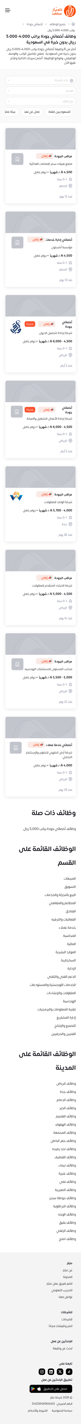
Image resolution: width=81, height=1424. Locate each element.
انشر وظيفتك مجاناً (60, 1326)
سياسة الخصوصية (62, 1410)
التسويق (70, 887)
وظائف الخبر (67, 1108)
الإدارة (71, 968)
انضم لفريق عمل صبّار (59, 1283)
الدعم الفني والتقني (61, 976)
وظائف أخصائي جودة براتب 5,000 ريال (49, 829)
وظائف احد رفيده (64, 1149)
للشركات (67, 1319)
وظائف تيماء (67, 1165)
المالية (71, 944)
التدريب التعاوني (61, 1290)
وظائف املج (67, 1239)
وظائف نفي (67, 1182)
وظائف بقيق (67, 1222)
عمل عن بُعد (32, 111)
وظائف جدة (68, 1092)
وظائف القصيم (66, 1116)
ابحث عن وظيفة (62, 1348)
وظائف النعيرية (65, 1190)
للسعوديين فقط (59, 111)
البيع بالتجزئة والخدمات (60, 895)
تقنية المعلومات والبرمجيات (56, 1009)
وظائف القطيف (65, 1157)
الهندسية (69, 1001)
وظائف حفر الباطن (63, 1141)
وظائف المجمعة (64, 1132)
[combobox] (37, 80)
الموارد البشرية (66, 952)
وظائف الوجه (67, 1214)
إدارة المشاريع (66, 1017)
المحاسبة (69, 936)
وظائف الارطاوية (64, 1206)
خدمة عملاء (67, 927)
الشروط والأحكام (38, 1410)
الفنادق (71, 911)
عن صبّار (67, 1270)
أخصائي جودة (35, 24)
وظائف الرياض (66, 1083)
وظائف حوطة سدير (62, 1198)
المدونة (67, 1277)
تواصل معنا (65, 1297)
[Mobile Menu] (7, 11)
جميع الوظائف (57, 24)
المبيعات (70, 878)
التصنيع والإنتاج (65, 1026)
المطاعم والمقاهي (62, 903)
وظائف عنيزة (67, 1173)
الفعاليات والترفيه (63, 919)
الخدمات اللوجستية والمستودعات (53, 985)
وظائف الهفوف (65, 1124)
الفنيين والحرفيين (63, 1034)
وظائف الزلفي (66, 1231)
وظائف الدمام (66, 1100)
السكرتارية (68, 960)
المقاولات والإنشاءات (61, 993)
